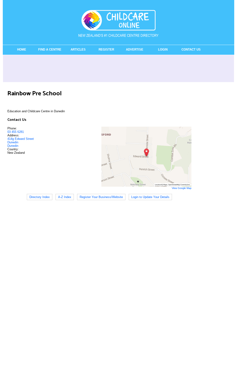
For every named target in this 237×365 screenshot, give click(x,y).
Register (106, 49)
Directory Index (39, 197)
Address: (13, 135)
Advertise (134, 49)
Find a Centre (49, 49)
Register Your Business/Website (101, 197)
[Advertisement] (118, 68)
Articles (78, 49)
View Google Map (181, 188)
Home (21, 49)
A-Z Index (64, 197)
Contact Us (191, 49)
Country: (13, 149)
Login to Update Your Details (150, 197)
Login (163, 49)
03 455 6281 (15, 132)
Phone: (12, 128)
